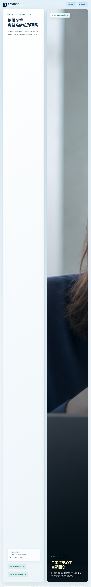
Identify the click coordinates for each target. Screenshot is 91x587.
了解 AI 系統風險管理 (18, 574)
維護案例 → (82, 5)
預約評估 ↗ (71, 5)
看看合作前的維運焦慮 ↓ (60, 15)
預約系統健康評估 (17, 566)
